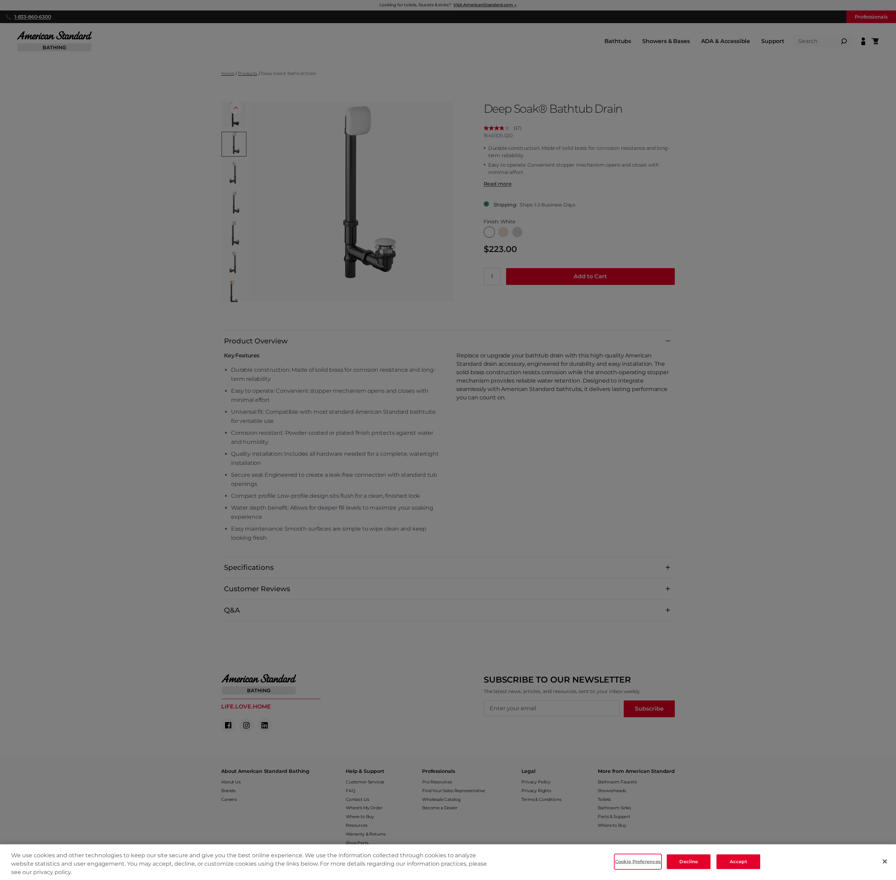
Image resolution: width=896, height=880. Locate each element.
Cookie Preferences (638, 861)
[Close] (884, 861)
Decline (688, 861)
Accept (738, 861)
